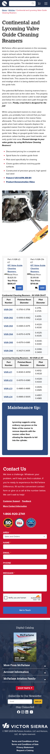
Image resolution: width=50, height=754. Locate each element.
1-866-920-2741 (14, 514)
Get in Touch (25, 610)
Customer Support (11, 501)
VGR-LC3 (8, 388)
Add (19, 287)
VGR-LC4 (8, 396)
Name (7, 542)
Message (9, 573)
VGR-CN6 (8, 350)
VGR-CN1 (8, 309)
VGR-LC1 (8, 372)
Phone (7, 563)
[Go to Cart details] (39, 3)
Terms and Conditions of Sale (25, 744)
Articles (11, 10)
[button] (25, 688)
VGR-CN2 (8, 317)
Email (7, 552)
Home (4, 10)
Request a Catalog (25, 750)
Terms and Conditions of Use (25, 741)
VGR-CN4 (8, 334)
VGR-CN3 (8, 325)
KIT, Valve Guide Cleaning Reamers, (15, 268)
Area (6, 532)
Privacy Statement (25, 747)
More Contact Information (15, 506)
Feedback (26, 501)
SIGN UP (38, 701)
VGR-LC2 (8, 380)
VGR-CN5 (8, 342)
